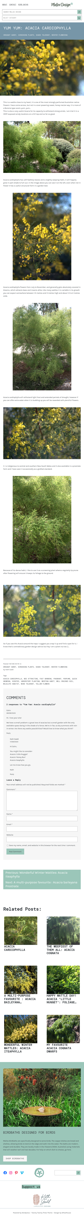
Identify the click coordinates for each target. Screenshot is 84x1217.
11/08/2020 (14, 742)
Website (9, 835)
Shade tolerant (43, 35)
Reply (8, 733)
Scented (15, 681)
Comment (11, 789)
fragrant (57, 679)
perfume (66, 679)
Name (9, 814)
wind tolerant (27, 684)
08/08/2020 (11, 713)
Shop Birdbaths (15, 1158)
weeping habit (48, 681)
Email (9, 824)
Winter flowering (59, 35)
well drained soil (64, 681)
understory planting (30, 681)
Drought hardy (10, 35)
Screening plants (26, 35)
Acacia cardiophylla (12, 679)
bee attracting (31, 679)
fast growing (46, 679)
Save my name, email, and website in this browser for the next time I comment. (42, 845)
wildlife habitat (11, 684)
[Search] (79, 12)
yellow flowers (43, 684)
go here (68, 1150)
